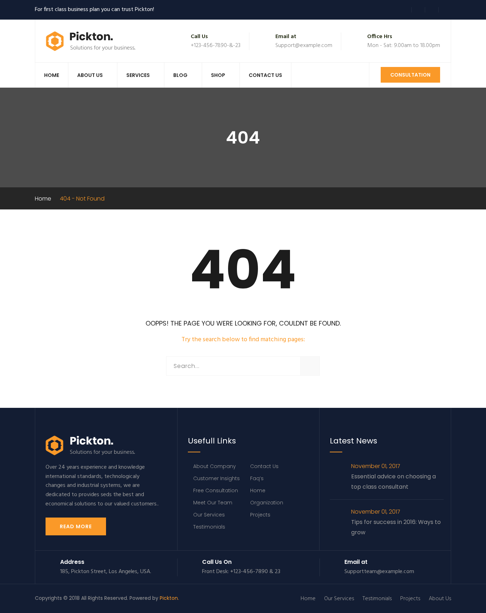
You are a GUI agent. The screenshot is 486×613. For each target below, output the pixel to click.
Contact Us (265, 75)
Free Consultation (215, 490)
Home (51, 75)
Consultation (410, 74)
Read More (76, 526)
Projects (260, 514)
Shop (218, 75)
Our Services (209, 514)
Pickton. (169, 598)
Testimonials (209, 526)
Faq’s (257, 478)
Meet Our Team (212, 502)
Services (138, 75)
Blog (180, 75)
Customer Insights (216, 478)
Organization (266, 502)
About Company (214, 466)
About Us (90, 75)
